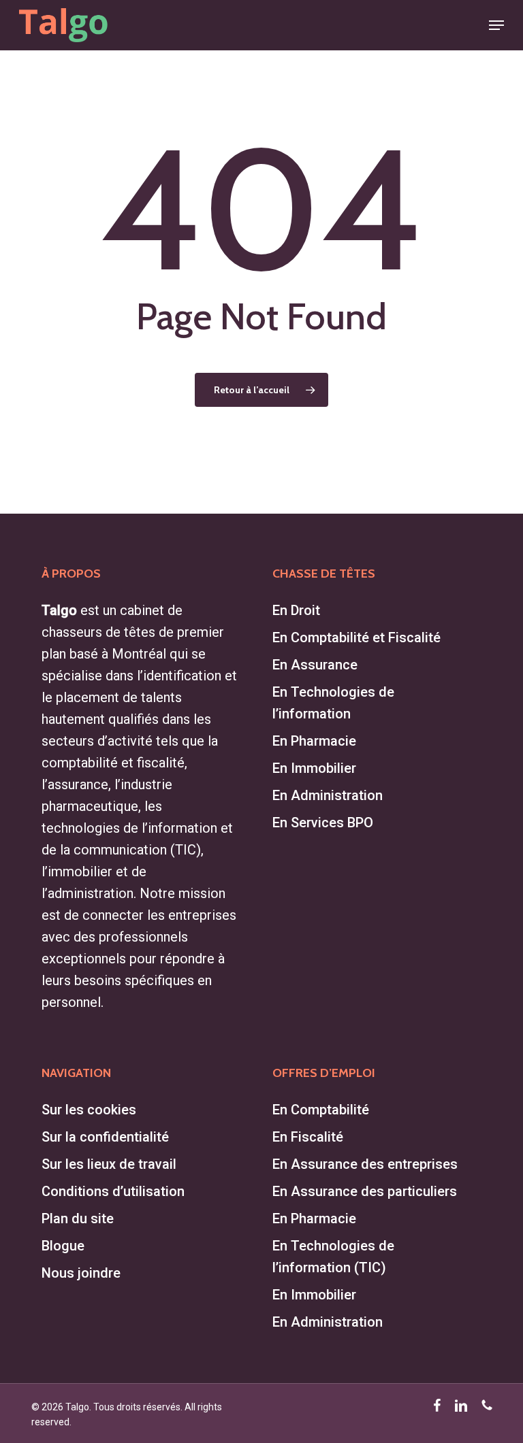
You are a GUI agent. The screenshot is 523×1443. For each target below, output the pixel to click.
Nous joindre (81, 1273)
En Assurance (315, 665)
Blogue (63, 1246)
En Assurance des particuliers (364, 1191)
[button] (496, 25)
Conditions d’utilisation (113, 1191)
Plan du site (78, 1218)
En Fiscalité (307, 1137)
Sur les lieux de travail (109, 1164)
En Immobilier (314, 768)
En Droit (296, 610)
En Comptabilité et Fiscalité (356, 637)
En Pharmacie (314, 741)
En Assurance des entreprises (365, 1164)
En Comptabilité (320, 1109)
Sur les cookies (89, 1109)
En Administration (327, 795)
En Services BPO (322, 822)
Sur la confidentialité (105, 1137)
